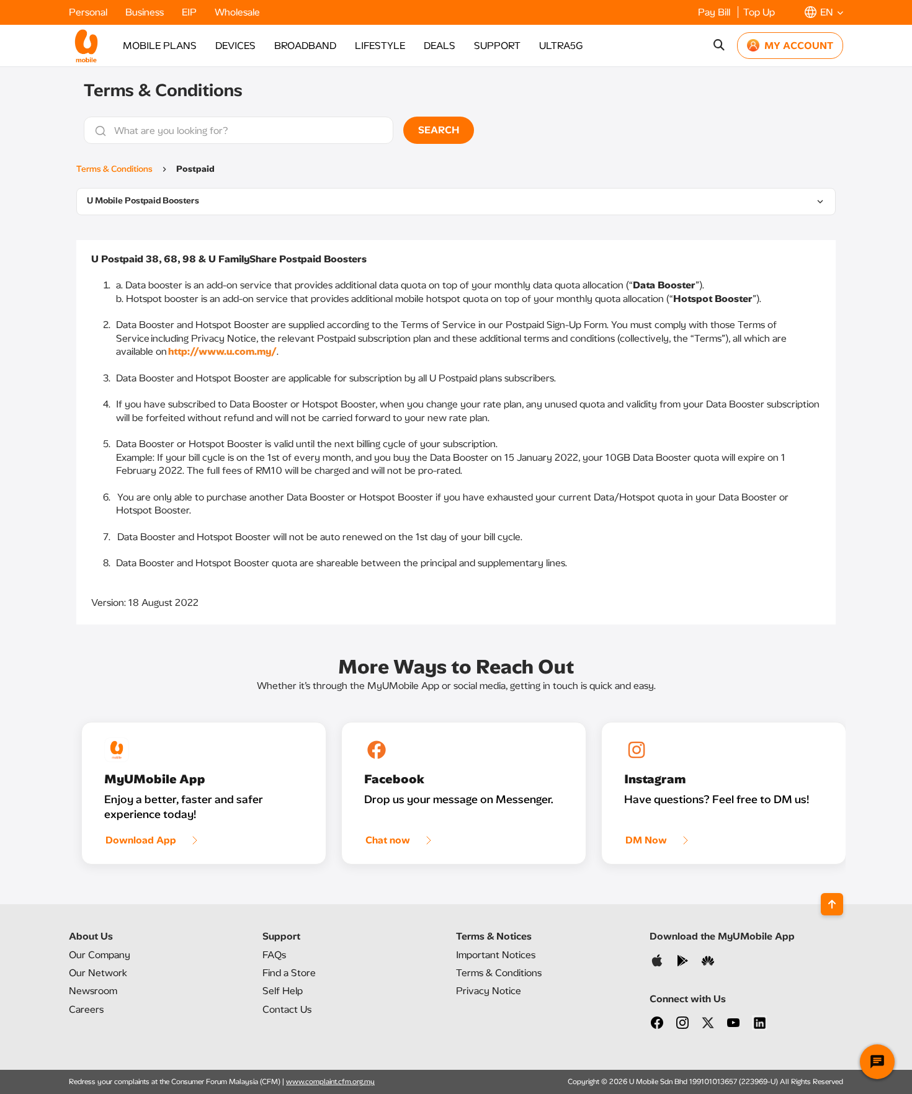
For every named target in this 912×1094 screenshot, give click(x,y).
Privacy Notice (488, 991)
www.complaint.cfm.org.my (330, 1081)
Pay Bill (715, 12)
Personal (89, 12)
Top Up (759, 12)
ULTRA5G (561, 45)
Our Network (98, 973)
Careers (86, 1009)
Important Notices (495, 955)
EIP (190, 12)
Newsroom (93, 991)
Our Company (99, 955)
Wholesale (237, 12)
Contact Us (286, 1009)
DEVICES (235, 45)
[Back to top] (832, 904)
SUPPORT (497, 45)
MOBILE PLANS (160, 45)
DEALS (439, 45)
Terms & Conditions (114, 169)
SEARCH (438, 130)
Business (145, 12)
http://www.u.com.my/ (222, 351)
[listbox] (456, 201)
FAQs (274, 955)
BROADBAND (305, 45)
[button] (824, 12)
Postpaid (195, 169)
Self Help (282, 991)
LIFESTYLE (380, 45)
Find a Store (289, 973)
